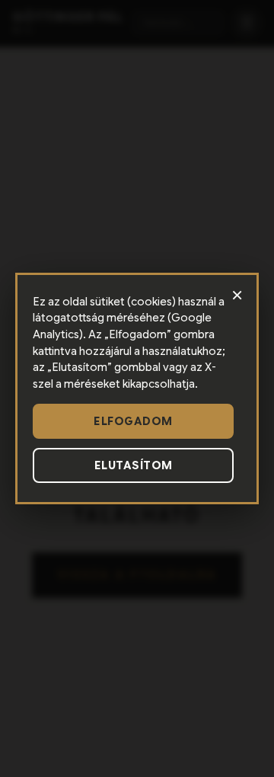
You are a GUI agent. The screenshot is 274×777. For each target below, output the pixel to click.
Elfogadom (133, 421)
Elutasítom (133, 465)
